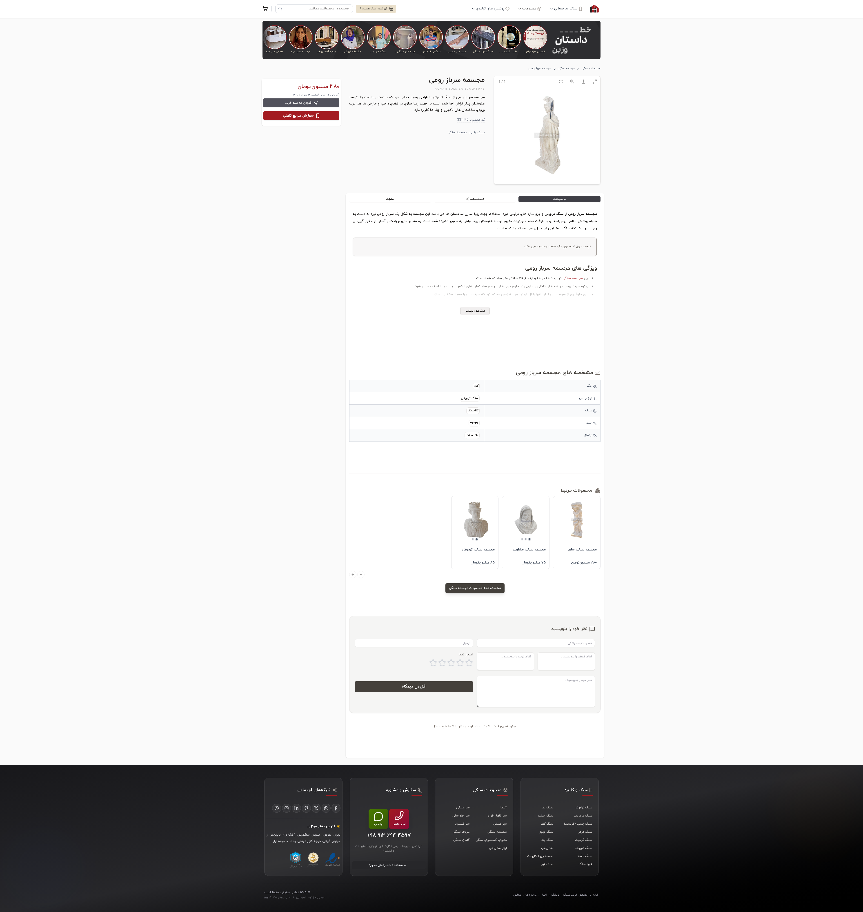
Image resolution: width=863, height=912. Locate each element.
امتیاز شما (466, 654)
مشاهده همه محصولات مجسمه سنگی (475, 588)
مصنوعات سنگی (591, 68)
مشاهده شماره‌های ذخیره (386, 865)
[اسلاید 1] (529, 539)
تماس (517, 895)
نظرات (390, 199)
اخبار (544, 895)
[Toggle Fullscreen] (561, 81)
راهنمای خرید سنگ (575, 895)
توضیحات (559, 199)
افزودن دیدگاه (414, 686)
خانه (596, 895)
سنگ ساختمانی (565, 8)
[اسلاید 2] (526, 539)
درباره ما (531, 895)
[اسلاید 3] (522, 539)
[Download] (583, 81)
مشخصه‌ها (474, 199)
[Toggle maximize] (594, 81)
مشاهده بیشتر (475, 311)
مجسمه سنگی (566, 68)
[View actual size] (572, 81)
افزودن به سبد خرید (298, 103)
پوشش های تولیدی (490, 8)
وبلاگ (555, 895)
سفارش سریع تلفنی (298, 115)
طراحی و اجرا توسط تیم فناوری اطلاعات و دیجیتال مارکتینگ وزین (294, 897)
